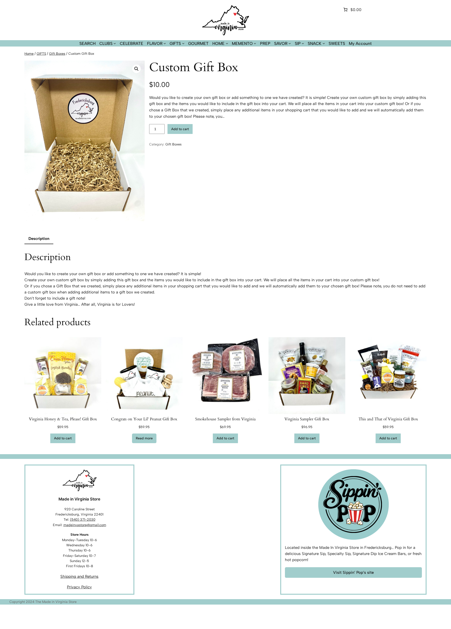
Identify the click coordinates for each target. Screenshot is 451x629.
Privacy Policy (79, 587)
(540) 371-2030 (82, 519)
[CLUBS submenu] (114, 43)
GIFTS (41, 53)
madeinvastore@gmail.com (84, 525)
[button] (136, 69)
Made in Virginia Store (79, 499)
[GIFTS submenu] (183, 43)
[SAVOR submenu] (289, 43)
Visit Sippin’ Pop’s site (353, 572)
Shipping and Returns (79, 576)
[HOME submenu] (227, 43)
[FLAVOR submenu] (164, 43)
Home (29, 53)
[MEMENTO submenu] (255, 43)
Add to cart (180, 129)
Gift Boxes (57, 53)
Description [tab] (38, 238)
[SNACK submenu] (324, 43)
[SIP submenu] (303, 43)
